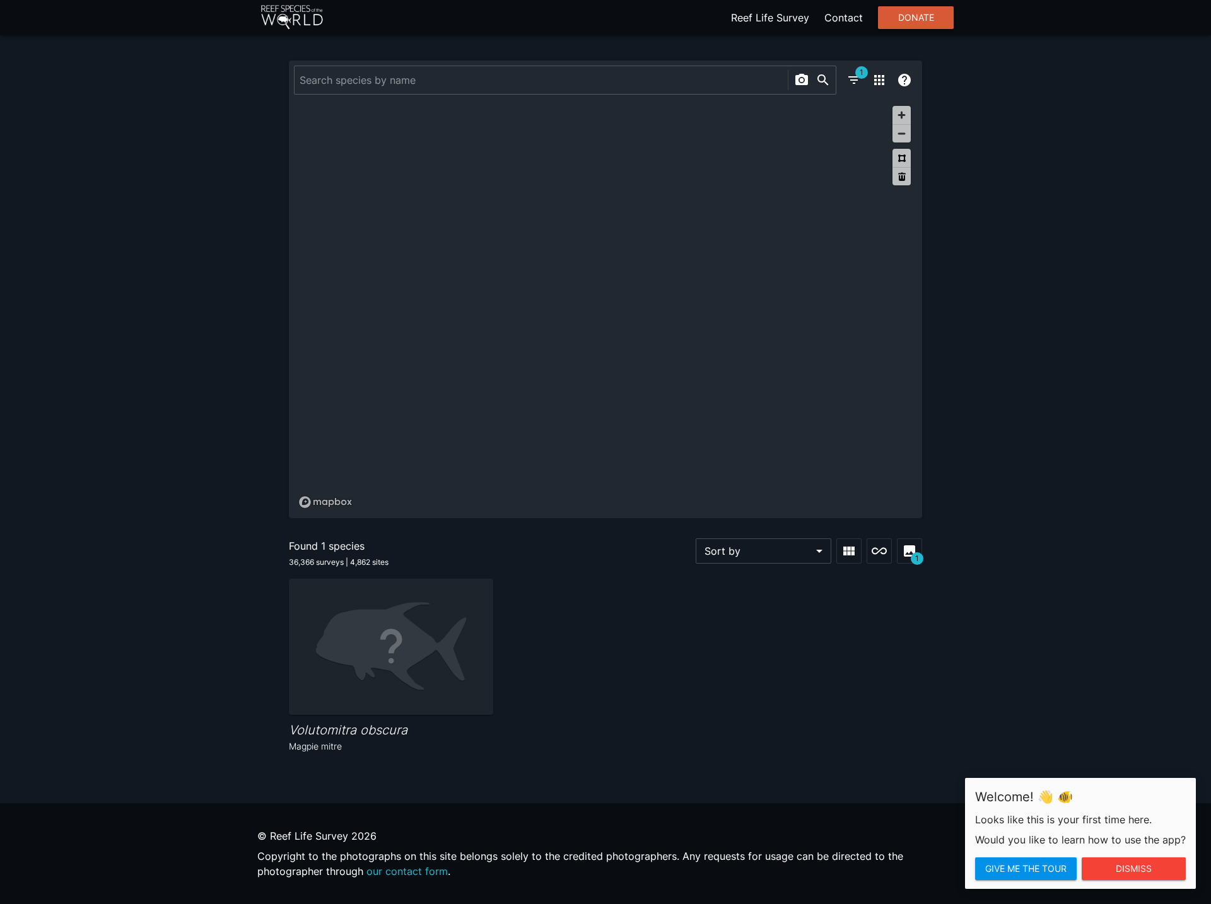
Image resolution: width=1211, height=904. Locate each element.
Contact (843, 17)
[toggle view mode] (849, 551)
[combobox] (539, 80)
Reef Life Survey (770, 17)
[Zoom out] (901, 133)
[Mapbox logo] (325, 502)
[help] (904, 80)
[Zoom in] (901, 115)
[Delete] (901, 176)
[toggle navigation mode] (879, 551)
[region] (605, 306)
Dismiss (1134, 869)
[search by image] (801, 80)
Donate (916, 18)
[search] (823, 80)
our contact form (407, 871)
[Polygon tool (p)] (901, 158)
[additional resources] (879, 80)
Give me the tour (1026, 869)
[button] (763, 551)
